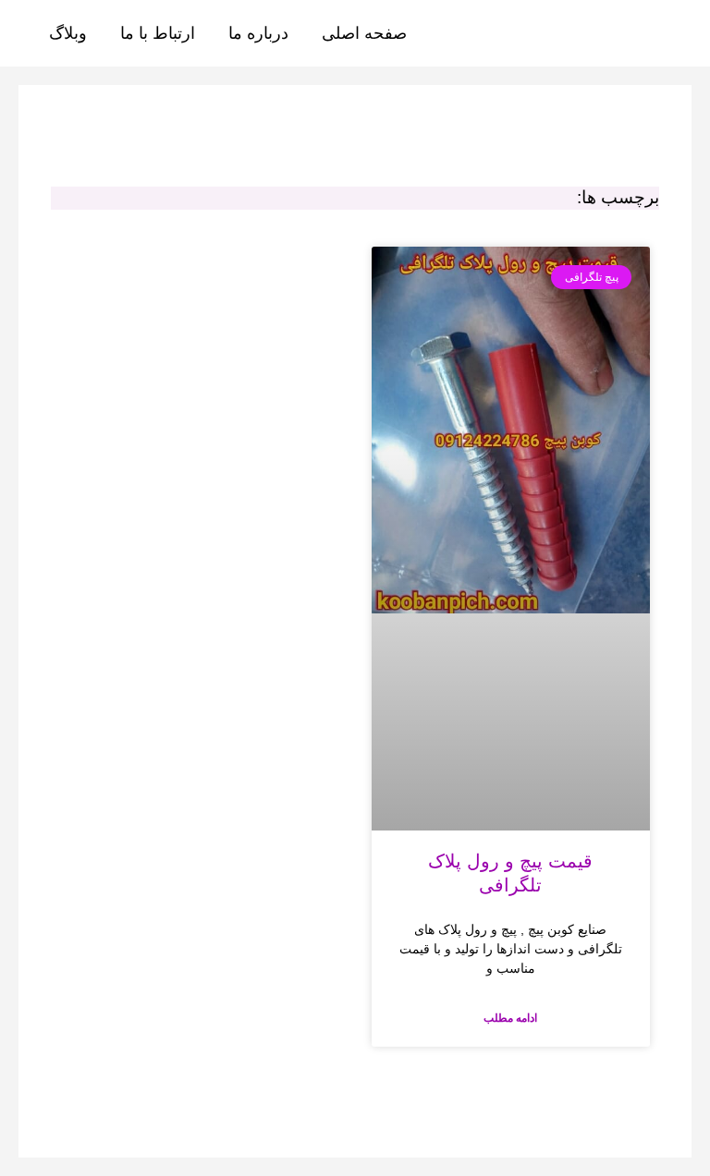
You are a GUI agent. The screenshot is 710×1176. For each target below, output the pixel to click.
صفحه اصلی (364, 33)
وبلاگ (68, 33)
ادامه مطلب (510, 1018)
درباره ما (258, 33)
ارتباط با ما (157, 33)
